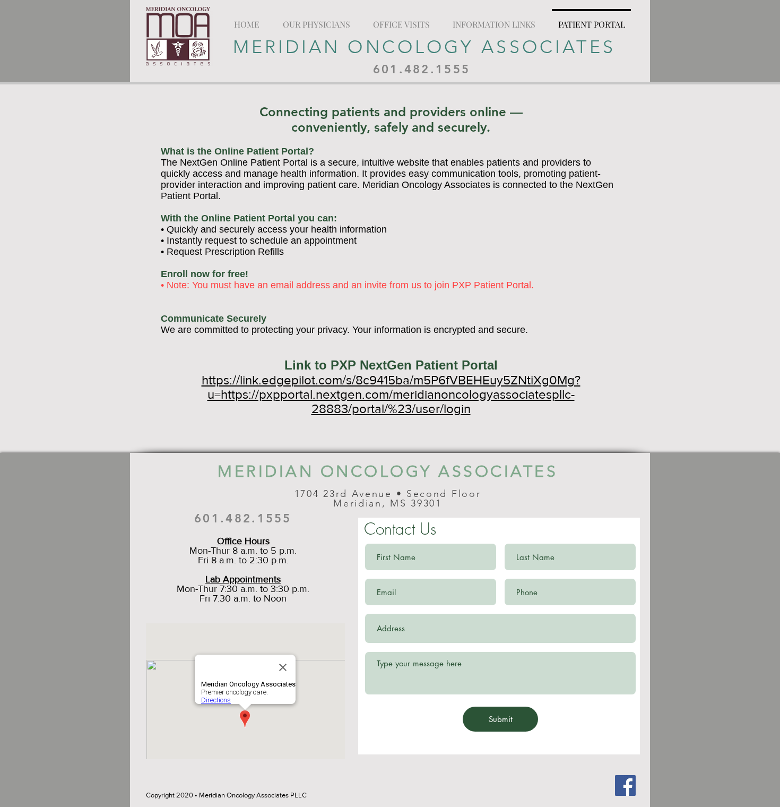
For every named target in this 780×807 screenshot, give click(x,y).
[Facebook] (625, 785)
